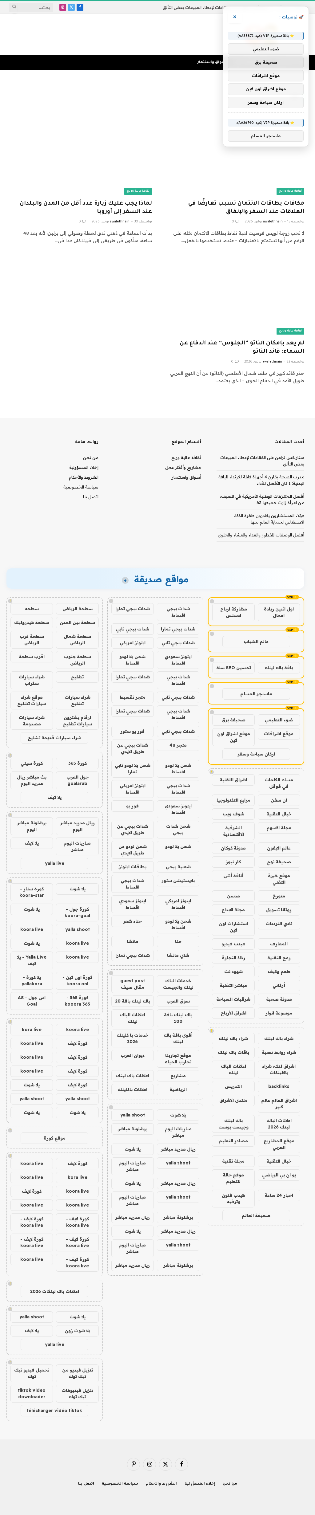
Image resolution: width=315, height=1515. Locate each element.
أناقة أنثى (233, 875)
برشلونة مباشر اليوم (31, 826)
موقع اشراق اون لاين (233, 737)
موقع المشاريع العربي (279, 1144)
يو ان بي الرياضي (279, 1175)
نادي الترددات (278, 923)
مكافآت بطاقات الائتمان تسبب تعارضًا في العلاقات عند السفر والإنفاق (246, 208)
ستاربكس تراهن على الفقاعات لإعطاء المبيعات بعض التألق (216, 7)
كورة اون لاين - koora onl (77, 981)
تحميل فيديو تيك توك (31, 1373)
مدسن (233, 896)
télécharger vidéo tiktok (54, 1410)
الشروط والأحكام (83, 477)
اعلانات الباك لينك (233, 1069)
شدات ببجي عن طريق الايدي (132, 748)
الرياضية (178, 1089)
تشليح (77, 677)
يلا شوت (178, 1115)
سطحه (32, 608)
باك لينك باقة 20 (132, 1001)
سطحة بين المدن (77, 622)
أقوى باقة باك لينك (178, 1038)
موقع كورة (55, 1138)
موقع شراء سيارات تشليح (31, 700)
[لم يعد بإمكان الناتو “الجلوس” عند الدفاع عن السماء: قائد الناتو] (233, 295)
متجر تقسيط (133, 697)
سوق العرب (178, 1001)
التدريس (233, 1086)
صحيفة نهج (279, 862)
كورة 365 (77, 763)
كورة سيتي (32, 763)
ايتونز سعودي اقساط (178, 660)
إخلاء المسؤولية (83, 467)
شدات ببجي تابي (132, 629)
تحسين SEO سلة (233, 667)
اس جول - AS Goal (32, 1001)
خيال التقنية (278, 814)
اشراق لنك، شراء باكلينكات (279, 1069)
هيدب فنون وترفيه (233, 1198)
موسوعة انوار (278, 1013)
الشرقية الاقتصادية (233, 831)
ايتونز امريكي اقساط (133, 789)
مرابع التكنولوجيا (233, 800)
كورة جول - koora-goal (77, 912)
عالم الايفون (279, 848)
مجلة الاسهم (278, 827)
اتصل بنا (90, 497)
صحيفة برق (233, 720)
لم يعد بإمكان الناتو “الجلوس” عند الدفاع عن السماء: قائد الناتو (242, 347)
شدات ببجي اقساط (178, 612)
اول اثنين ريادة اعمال (279, 612)
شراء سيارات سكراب (32, 680)
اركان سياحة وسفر (256, 754)
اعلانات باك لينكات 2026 (54, 1291)
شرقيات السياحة (233, 999)
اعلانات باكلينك (132, 1089)
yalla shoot (132, 1115)
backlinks (278, 1086)
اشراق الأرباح (233, 1013)
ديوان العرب (133, 1055)
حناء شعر (132, 921)
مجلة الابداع (233, 910)
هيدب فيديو (233, 944)
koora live (31, 929)
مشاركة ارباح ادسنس (233, 612)
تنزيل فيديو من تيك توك (77, 1373)
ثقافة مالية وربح (290, 191)
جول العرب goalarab (77, 780)
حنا (178, 941)
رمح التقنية (279, 957)
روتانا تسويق (279, 910)
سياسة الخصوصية (80, 487)
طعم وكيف (279, 971)
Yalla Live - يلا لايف (31, 960)
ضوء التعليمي (279, 720)
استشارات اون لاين (233, 927)
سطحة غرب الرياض (32, 640)
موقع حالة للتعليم (233, 1178)
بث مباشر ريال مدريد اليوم (31, 780)
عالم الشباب (256, 641)
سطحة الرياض (77, 608)
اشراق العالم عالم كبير (279, 1103)
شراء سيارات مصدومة (32, 721)
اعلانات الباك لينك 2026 (279, 1124)
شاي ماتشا (178, 955)
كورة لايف (77, 1043)
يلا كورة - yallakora (32, 981)
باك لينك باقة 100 (178, 1018)
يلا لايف (54, 797)
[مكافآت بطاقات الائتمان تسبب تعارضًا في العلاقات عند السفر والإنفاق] (233, 154)
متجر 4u (178, 745)
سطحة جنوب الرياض (77, 660)
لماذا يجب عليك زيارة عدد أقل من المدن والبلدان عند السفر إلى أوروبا (86, 208)
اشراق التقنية (233, 780)
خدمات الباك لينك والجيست (178, 984)
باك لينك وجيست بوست (233, 1124)
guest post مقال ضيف (132, 984)
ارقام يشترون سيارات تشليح (77, 721)
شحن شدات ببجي (178, 829)
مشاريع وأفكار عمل (183, 467)
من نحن (90, 457)
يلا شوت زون (77, 1330)
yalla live (54, 863)
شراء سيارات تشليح (77, 700)
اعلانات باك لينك (132, 1075)
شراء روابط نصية (279, 1052)
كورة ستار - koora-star (31, 892)
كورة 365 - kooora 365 (77, 1001)
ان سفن (279, 800)
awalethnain (273, 222)
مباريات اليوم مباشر (178, 1132)
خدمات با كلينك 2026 (132, 1038)
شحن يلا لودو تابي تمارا (132, 769)
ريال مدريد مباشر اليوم (77, 826)
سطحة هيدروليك (31, 622)
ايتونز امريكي (133, 643)
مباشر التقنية (233, 985)
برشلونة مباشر (132, 1129)
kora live (32, 1029)
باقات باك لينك (233, 1052)
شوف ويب (233, 814)
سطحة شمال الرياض (77, 640)
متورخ (279, 896)
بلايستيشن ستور (178, 880)
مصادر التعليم (233, 1141)
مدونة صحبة (279, 999)
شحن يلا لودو (178, 846)
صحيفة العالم (256, 1215)
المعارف (279, 944)
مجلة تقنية (233, 1161)
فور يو (132, 806)
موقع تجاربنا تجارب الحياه (178, 1059)
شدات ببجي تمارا (132, 608)
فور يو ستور (132, 731)
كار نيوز (233, 862)
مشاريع (178, 1075)
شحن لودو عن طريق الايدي (132, 850)
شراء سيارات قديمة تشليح (54, 737)
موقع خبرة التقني (279, 879)
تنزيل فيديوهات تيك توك (77, 1393)
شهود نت (233, 971)
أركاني (279, 985)
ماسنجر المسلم (256, 694)
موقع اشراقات (278, 733)
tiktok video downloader (32, 1393)
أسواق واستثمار (212, 63)
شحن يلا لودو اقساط (132, 660)
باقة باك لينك (279, 667)
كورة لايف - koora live (77, 1222)
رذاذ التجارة (233, 957)
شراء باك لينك (278, 1038)
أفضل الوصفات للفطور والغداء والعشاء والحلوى (261, 535)
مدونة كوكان (233, 848)
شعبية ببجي (178, 866)
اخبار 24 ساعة (279, 1195)
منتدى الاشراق (233, 1100)
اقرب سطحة (32, 656)
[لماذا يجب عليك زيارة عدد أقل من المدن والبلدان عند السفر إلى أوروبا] (81, 154)
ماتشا (132, 941)
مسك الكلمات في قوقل (279, 783)
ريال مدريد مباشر (178, 1149)
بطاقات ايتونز (132, 866)
